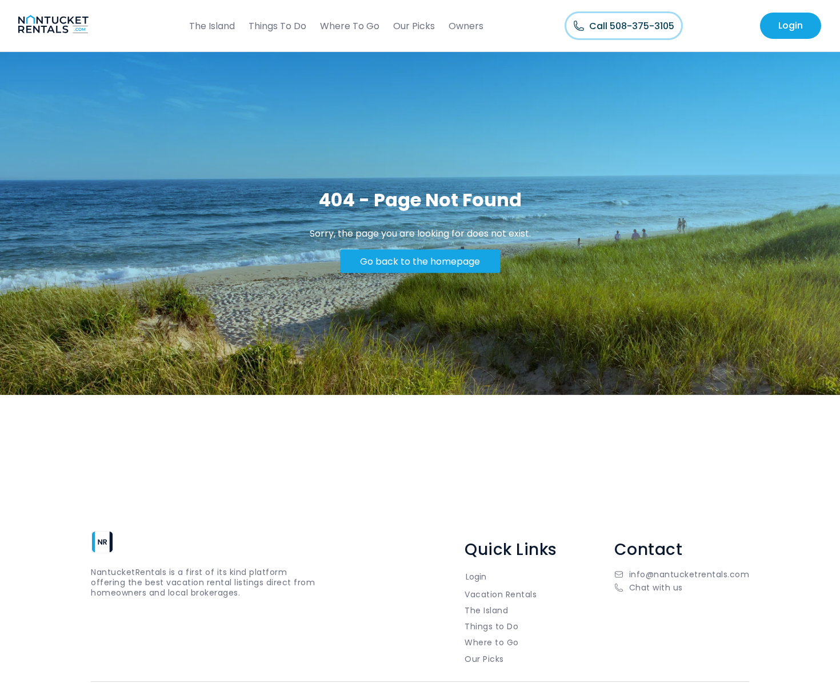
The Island (212, 26)
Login (790, 25)
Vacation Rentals (501, 594)
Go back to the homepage (420, 260)
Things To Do (277, 26)
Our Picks (414, 26)
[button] (682, 587)
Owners (466, 26)
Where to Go (492, 642)
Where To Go (349, 26)
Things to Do (491, 626)
